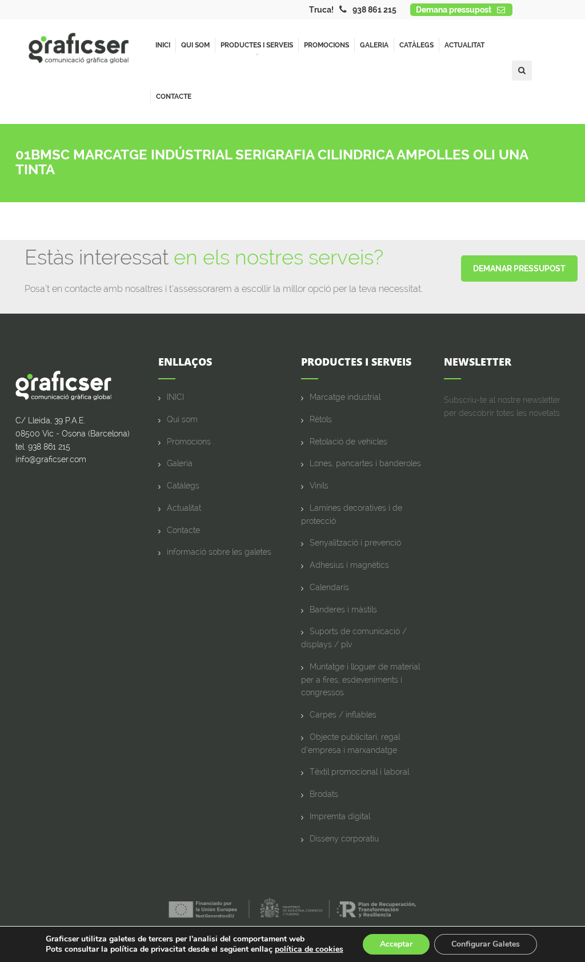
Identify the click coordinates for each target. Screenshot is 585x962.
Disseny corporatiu (344, 838)
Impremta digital (340, 816)
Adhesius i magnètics (349, 565)
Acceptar (396, 944)
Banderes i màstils (343, 609)
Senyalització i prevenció (355, 542)
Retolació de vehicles (348, 441)
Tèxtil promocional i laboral (359, 771)
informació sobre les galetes (219, 551)
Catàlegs (416, 45)
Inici (162, 45)
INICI (175, 397)
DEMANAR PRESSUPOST (519, 268)
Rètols (321, 419)
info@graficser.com (50, 459)
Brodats (324, 794)
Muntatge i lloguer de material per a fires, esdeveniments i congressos (360, 680)
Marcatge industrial (345, 397)
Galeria (374, 45)
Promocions (326, 45)
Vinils (319, 485)
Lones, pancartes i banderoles (365, 463)
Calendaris (329, 587)
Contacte (173, 97)
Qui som (195, 45)
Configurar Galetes (485, 944)
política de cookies (309, 949)
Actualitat (464, 45)
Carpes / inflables (343, 714)
